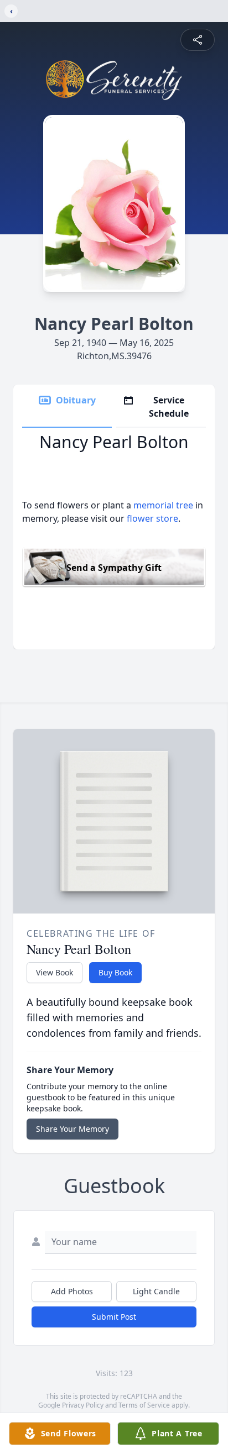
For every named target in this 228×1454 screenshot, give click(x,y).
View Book (54, 972)
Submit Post (114, 1316)
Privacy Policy (82, 1405)
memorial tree (163, 505)
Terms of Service (144, 1405)
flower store (152, 518)
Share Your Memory (72, 1129)
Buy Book (115, 972)
